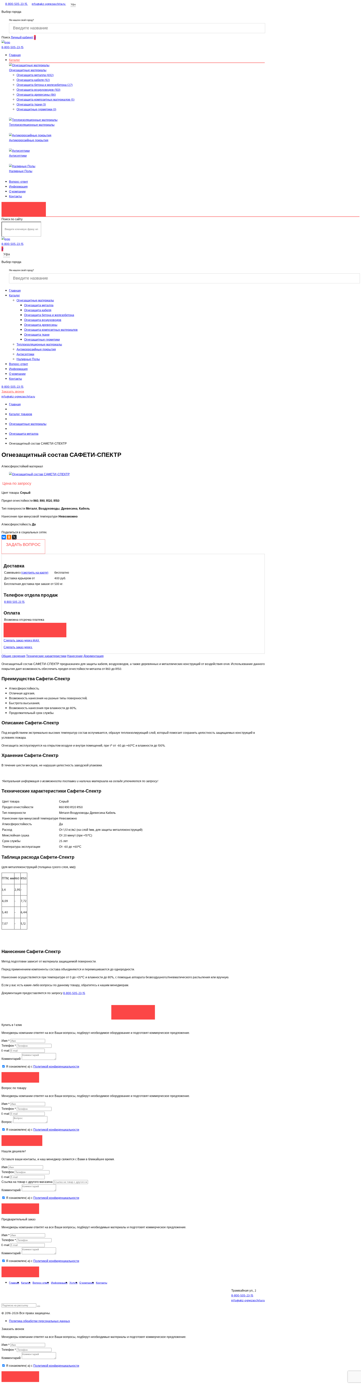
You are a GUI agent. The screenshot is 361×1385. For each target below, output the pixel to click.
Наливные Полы (20, 171)
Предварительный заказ (35, 628)
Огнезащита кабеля (37, 310)
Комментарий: (11, 1058)
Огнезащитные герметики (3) (36, 109)
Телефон (9, 1045)
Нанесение (75, 656)
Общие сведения (13, 656)
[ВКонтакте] (4, 537)
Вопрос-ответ (18, 181)
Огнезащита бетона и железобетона (49, 315)
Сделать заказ (133, 1010)
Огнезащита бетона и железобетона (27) (45, 85)
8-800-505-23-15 (74, 993)
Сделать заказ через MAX (22, 640)
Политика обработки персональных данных (39, 1321)
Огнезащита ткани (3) (31, 104)
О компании (17, 191)
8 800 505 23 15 (14, 601)
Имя (6, 1040)
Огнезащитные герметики (42, 339)
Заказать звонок (24, 207)
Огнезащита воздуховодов (42, 320)
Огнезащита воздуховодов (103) (38, 89)
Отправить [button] (20, 1208)
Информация (18, 186)
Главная (15, 55)
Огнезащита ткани (36, 334)
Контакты (15, 196)
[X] (14, 537)
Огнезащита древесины (40, 325)
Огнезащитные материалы (27, 70)
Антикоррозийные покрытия (28, 140)
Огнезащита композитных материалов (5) (45, 99)
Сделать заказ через (18, 647)
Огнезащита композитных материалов (51, 329)
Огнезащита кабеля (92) (33, 80)
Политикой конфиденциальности (56, 1066)
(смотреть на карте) (34, 572)
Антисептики (18, 155)
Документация (93, 656)
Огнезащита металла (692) (35, 75)
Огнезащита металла (38, 305)
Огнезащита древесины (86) (36, 94)
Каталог (14, 60)
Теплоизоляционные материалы (32, 124)
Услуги (73, 1283)
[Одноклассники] (9, 537)
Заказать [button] (20, 1077)
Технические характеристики (46, 656)
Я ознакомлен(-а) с (42, 1066)
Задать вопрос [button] (22, 1140)
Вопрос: (7, 1122)
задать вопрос (23, 544)
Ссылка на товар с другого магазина (27, 1181)
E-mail (6, 1050)
